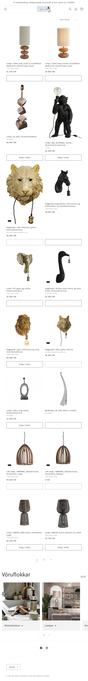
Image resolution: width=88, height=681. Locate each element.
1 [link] (37, 559)
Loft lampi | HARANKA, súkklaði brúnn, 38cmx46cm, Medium (61, 472)
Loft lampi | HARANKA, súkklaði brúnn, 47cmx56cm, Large (22, 472)
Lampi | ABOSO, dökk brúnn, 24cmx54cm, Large (24, 533)
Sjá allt (83, 576)
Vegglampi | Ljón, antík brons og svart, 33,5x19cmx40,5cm (23, 350)
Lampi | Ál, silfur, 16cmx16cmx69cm (21, 136)
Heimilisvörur (12, 625)
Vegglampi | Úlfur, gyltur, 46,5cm (59, 349)
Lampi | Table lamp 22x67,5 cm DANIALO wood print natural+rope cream (23, 64)
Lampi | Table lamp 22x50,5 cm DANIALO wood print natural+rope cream (62, 64)
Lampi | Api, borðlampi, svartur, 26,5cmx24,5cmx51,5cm (58, 144)
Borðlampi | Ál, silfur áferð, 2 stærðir (61, 410)
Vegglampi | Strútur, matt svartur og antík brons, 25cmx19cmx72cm (63, 289)
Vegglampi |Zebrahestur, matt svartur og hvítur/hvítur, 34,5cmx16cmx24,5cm (62, 205)
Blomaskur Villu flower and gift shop (24, 676)
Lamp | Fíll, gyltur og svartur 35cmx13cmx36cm (18, 289)
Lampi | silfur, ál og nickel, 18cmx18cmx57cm (17, 411)
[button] (5, 9)
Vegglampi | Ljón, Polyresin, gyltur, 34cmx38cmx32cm (21, 228)
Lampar (49, 625)
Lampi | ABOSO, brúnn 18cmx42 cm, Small (63, 532)
